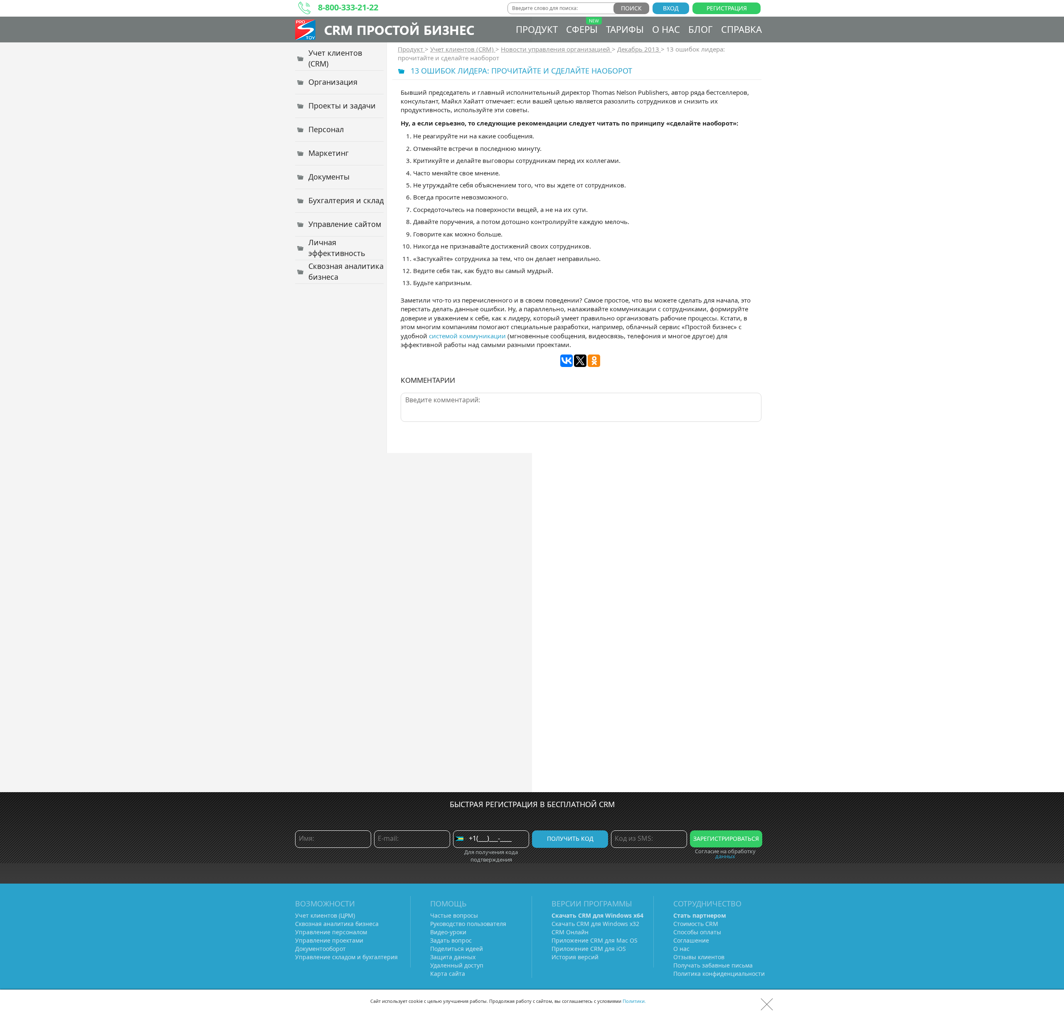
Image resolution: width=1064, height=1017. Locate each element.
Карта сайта (447, 974)
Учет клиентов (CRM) (462, 49)
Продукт (537, 29)
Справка (741, 29)
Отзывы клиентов (698, 957)
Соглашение (691, 940)
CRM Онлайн (570, 932)
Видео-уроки (448, 932)
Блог (700, 29)
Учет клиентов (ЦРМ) (325, 915)
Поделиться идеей (456, 949)
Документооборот (320, 949)
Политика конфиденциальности (719, 974)
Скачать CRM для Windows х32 (595, 924)
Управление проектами (329, 940)
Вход (671, 8)
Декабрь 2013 (639, 49)
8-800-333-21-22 (348, 7)
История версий (575, 957)
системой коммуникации (467, 336)
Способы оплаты (697, 932)
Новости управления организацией (556, 49)
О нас (666, 29)
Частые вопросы (454, 915)
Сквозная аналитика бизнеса (337, 924)
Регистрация (727, 8)
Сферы (582, 29)
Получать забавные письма (713, 965)
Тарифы (625, 29)
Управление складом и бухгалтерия (346, 957)
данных (725, 856)
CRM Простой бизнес (399, 29)
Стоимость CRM (695, 924)
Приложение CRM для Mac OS (595, 940)
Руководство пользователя (468, 924)
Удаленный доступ (456, 965)
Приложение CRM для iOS (589, 949)
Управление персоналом (331, 932)
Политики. (634, 1001)
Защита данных (452, 957)
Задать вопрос (451, 940)
